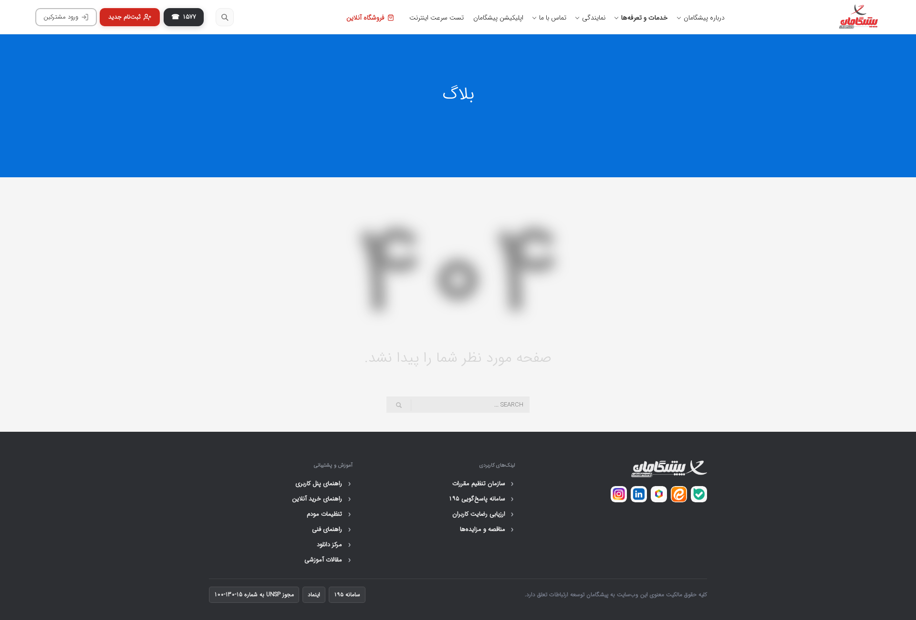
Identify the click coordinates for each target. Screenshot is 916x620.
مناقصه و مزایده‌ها (487, 529)
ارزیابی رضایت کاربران (483, 514)
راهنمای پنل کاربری (323, 483)
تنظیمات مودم (329, 514)
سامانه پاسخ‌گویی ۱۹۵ (481, 499)
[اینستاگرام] (619, 494)
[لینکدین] (639, 494)
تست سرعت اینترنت (436, 17)
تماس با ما (552, 17)
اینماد (314, 594)
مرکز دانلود (334, 544)
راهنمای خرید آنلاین (321, 499)
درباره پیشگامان (704, 17)
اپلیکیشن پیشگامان (498, 17)
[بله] (699, 494)
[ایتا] (679, 494)
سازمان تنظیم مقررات (483, 483)
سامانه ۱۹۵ (347, 594)
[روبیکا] (659, 494)
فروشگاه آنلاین (365, 17)
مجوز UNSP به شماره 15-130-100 (254, 594)
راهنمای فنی (331, 529)
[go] (398, 405)
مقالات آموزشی (327, 560)
